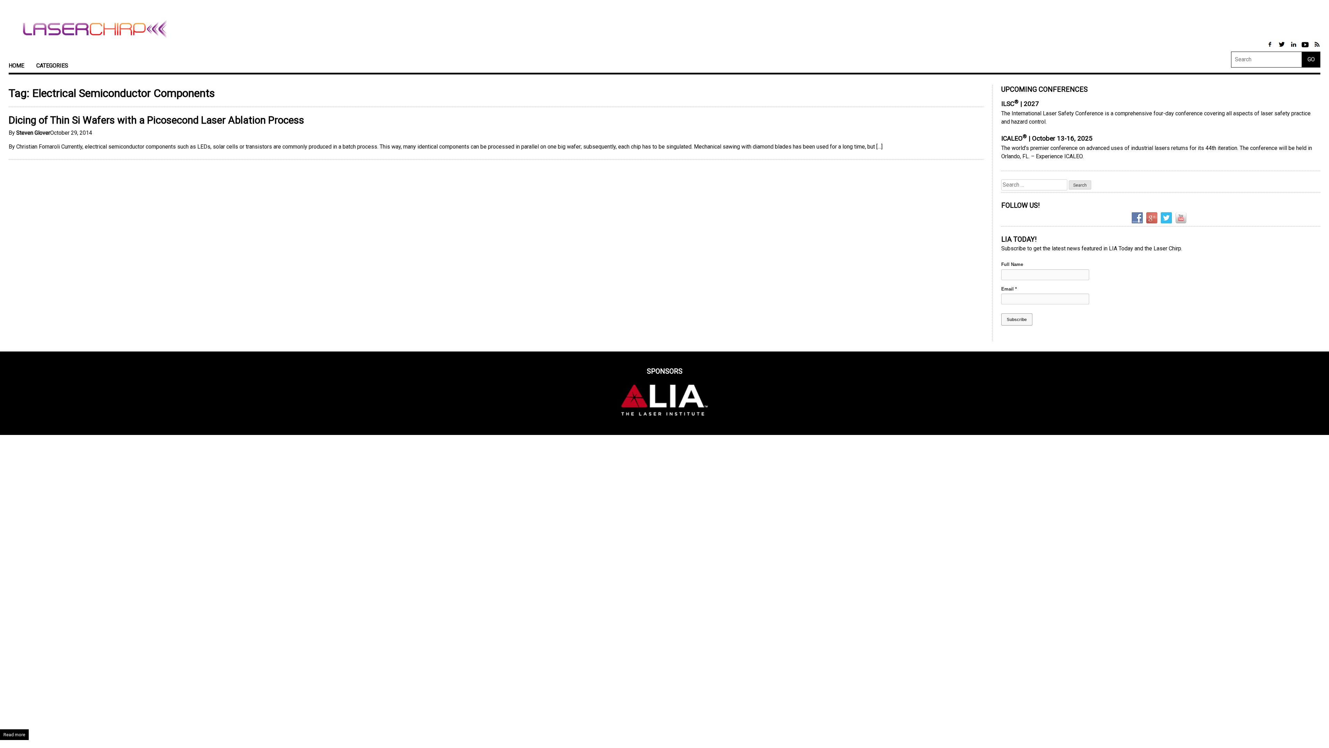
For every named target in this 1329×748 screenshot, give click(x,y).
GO (1311, 59)
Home (16, 65)
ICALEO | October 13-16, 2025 (1047, 138)
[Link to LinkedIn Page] (1294, 48)
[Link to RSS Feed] (1317, 48)
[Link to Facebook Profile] (1270, 48)
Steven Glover (33, 133)
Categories (52, 65)
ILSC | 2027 (1020, 104)
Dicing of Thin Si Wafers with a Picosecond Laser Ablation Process (156, 120)
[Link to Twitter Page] (1282, 48)
